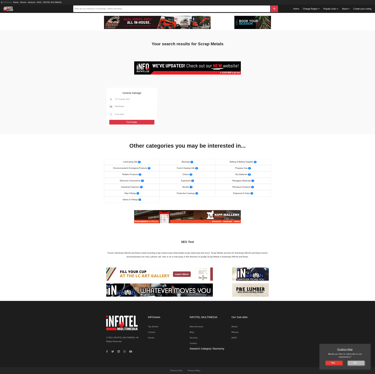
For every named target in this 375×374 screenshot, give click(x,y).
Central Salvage (131, 93)
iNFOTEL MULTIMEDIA (52, 2)
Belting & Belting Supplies (241, 162)
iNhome (23, 2)
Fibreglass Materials (241, 180)
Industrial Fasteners (130, 187)
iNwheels (31, 2)
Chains (186, 174)
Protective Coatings (186, 193)
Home (296, 8)
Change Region (310, 8)
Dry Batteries (241, 174)
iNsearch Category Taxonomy (207, 348)
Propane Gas (241, 168)
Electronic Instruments (130, 180)
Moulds (185, 187)
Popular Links (329, 8)
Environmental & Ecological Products (130, 168)
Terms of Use (176, 370)
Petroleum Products (241, 187)
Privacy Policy (194, 370)
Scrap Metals (119, 114)
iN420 (39, 2)
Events (151, 337)
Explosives (186, 180)
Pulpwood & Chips (241, 193)
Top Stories (153, 326)
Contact (151, 332)
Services (194, 337)
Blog (192, 332)
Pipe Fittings (130, 193)
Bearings (186, 162)
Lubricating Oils (130, 162)
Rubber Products (130, 174)
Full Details (132, 122)
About (345, 8)
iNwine (16, 2)
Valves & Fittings (130, 199)
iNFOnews (7, 2)
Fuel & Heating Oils (186, 168)
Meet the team (196, 326)
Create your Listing (362, 8)
